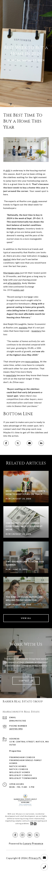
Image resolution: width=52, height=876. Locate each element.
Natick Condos (18, 769)
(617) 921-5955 (16, 729)
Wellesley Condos (20, 775)
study (35, 201)
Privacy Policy (37, 858)
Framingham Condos (22, 757)
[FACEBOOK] (15, 835)
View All (26, 618)
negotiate (11, 375)
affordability (14, 283)
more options (32, 361)
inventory (36, 331)
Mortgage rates (11, 272)
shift (7, 170)
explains (23, 327)
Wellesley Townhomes (23, 778)
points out (18, 290)
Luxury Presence (33, 843)
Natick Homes (17, 766)
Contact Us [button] (26, 681)
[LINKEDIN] (29, 835)
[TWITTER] (36, 835)
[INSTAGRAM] (22, 835)
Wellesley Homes (19, 772)
